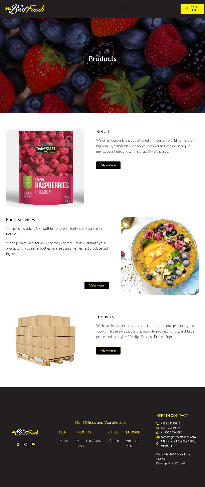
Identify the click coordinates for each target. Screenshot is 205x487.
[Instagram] (25, 444)
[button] (124, 8)
